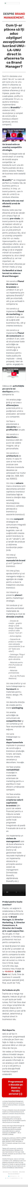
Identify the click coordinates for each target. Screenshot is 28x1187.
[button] (14, 1087)
